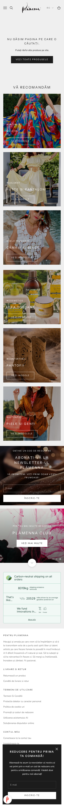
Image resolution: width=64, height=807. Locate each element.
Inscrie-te (32, 795)
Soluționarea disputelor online (18, 723)
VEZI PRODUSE (21, 317)
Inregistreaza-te (11, 743)
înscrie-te (32, 498)
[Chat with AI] (7, 799)
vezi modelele (22, 257)
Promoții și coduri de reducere (18, 712)
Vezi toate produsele (32, 59)
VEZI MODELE (20, 141)
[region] (32, 536)
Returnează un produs (14, 675)
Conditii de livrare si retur (16, 681)
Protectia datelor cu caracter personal (22, 701)
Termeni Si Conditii (12, 696)
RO (48, 8)
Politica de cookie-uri (13, 706)
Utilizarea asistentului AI (15, 717)
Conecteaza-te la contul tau (17, 738)
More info (32, 619)
